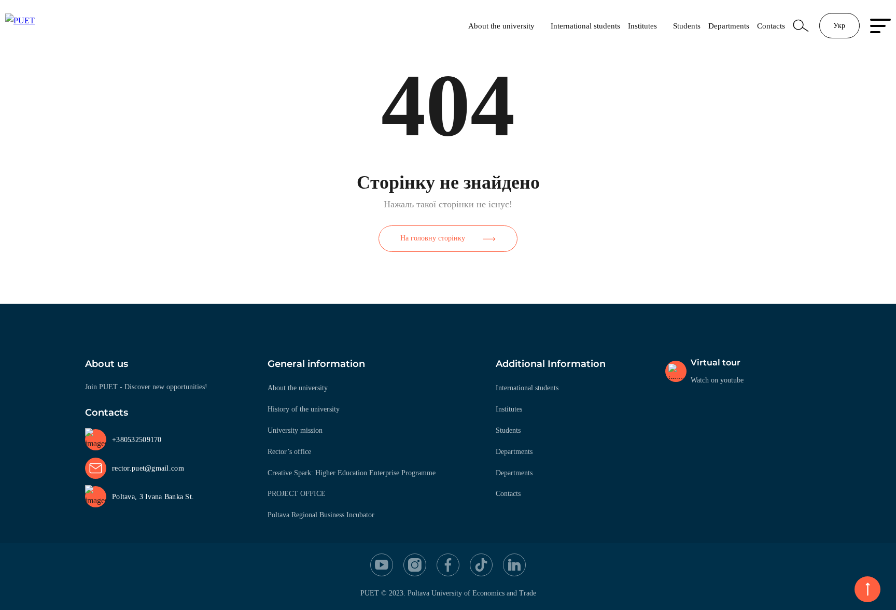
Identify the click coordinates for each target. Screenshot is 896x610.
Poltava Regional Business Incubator (321, 515)
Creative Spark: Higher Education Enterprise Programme (352, 473)
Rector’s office (289, 452)
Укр (839, 26)
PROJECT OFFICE (297, 494)
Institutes (642, 25)
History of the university (304, 409)
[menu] (880, 26)
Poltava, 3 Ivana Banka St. (153, 497)
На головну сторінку (432, 238)
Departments (728, 25)
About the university (501, 25)
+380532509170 (137, 440)
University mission (295, 430)
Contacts (771, 25)
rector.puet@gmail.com (148, 468)
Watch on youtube (717, 380)
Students (687, 25)
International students (585, 25)
